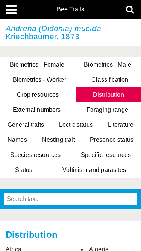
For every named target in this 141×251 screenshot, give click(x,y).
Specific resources (106, 155)
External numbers (37, 109)
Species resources (35, 155)
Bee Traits (71, 9)
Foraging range (107, 109)
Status (23, 170)
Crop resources (38, 94)
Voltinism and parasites (94, 170)
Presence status (111, 140)
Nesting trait (58, 140)
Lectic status (76, 125)
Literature (121, 125)
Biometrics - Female (37, 64)
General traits (26, 125)
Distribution (108, 94)
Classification (109, 79)
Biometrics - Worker (39, 79)
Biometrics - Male (107, 64)
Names (17, 140)
